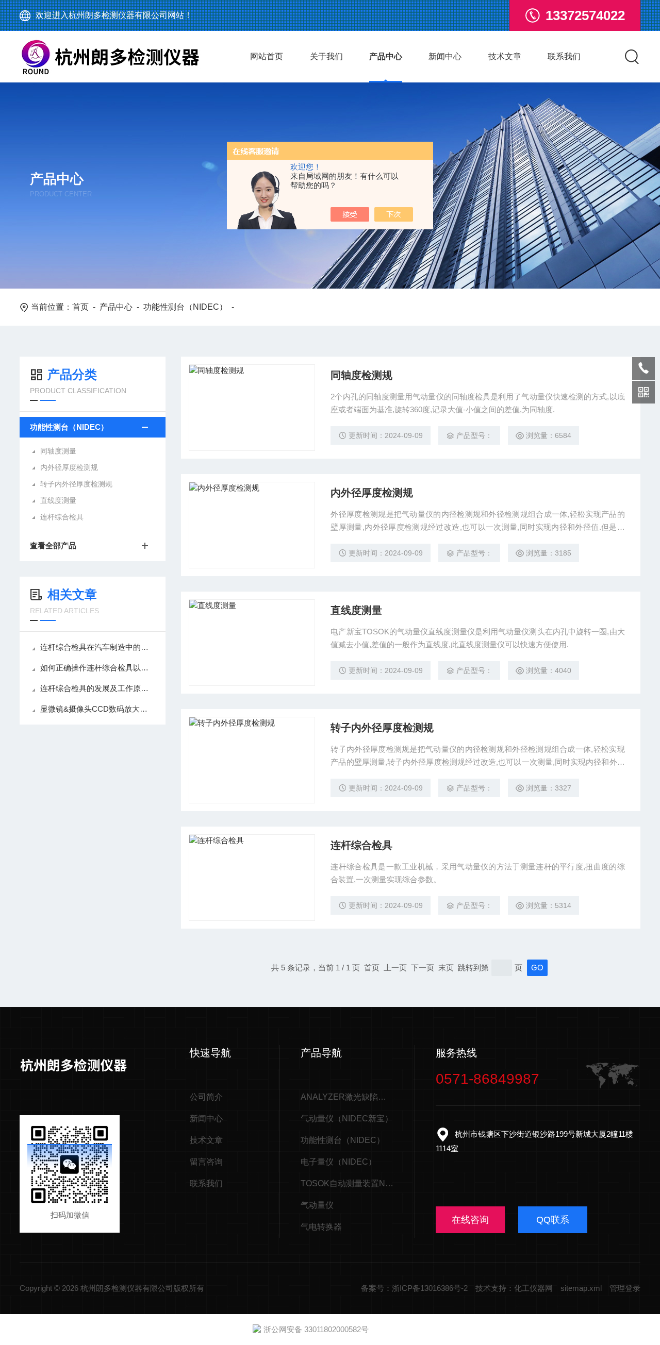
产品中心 (385, 56)
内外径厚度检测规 (69, 467)
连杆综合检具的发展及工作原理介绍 (97, 688)
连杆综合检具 (62, 517)
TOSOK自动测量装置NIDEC (347, 1183)
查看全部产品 (53, 545)
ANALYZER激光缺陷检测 (347, 1096)
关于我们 (326, 56)
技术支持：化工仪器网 (514, 1288)
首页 (80, 306)
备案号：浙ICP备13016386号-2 (414, 1288)
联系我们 (564, 56)
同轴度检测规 (361, 375)
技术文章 (504, 56)
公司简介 (206, 1096)
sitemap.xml (581, 1288)
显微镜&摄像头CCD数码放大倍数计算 (97, 708)
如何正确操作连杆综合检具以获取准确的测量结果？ (97, 667)
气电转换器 (321, 1226)
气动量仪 (317, 1205)
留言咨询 (206, 1161)
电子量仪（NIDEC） (338, 1161)
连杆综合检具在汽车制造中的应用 (97, 647)
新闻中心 (444, 56)
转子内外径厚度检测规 (76, 484)
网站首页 (266, 56)
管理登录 (624, 1288)
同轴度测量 (58, 451)
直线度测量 (58, 500)
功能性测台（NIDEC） (185, 306)
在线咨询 (470, 1220)
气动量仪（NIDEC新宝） (347, 1118)
